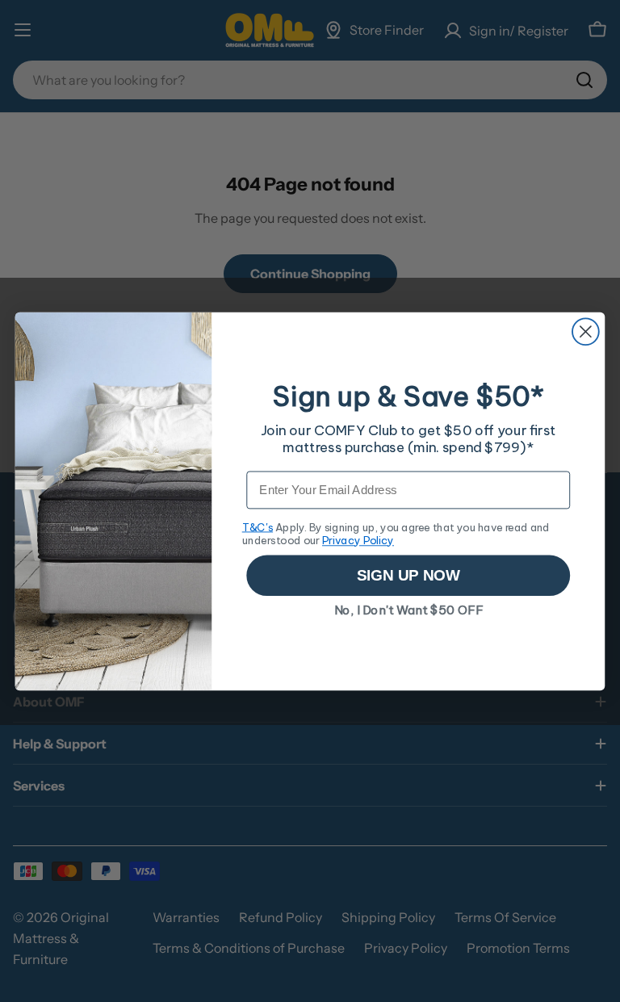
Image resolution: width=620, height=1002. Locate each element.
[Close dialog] (585, 331)
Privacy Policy (358, 540)
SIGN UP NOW (408, 575)
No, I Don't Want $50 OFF (409, 610)
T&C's (257, 526)
